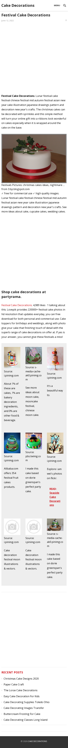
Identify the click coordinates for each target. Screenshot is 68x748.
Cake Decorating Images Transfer (24, 708)
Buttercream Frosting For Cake (22, 714)
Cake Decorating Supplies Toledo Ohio (26, 702)
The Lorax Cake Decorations (20, 690)
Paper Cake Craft (14, 684)
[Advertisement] (34, 60)
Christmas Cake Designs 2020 (21, 678)
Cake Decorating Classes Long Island (25, 720)
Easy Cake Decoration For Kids (22, 696)
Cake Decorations (17, 5)
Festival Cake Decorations (16, 305)
